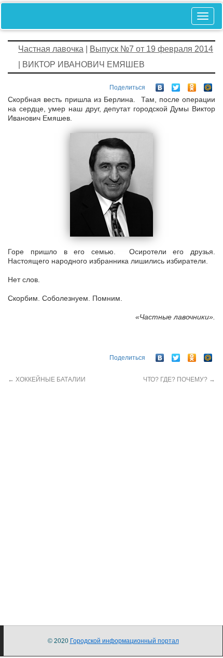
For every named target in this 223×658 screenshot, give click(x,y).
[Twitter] (176, 85)
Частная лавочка (50, 49)
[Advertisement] (111, 495)
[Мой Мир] (208, 85)
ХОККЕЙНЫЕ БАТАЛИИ (47, 379)
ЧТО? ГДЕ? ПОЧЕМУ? (179, 379)
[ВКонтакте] (160, 85)
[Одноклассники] (192, 85)
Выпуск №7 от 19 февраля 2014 (151, 49)
